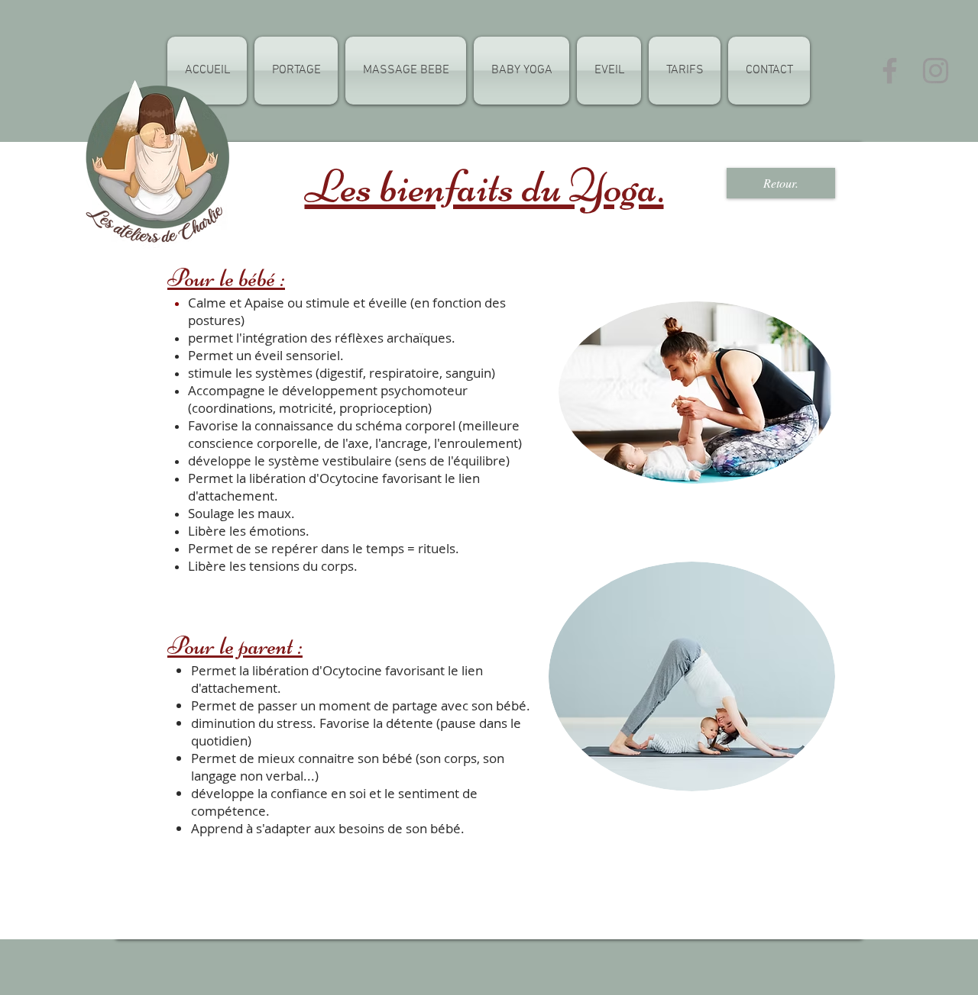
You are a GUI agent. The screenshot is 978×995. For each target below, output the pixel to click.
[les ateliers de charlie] (935, 70)
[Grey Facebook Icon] (890, 70)
